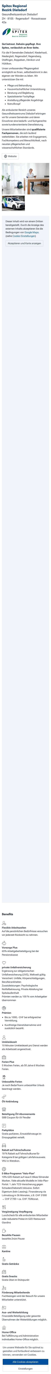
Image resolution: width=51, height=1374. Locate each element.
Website (12, 156)
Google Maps (31, 232)
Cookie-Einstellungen (24, 236)
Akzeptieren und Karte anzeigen (24, 243)
